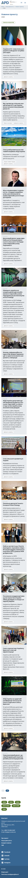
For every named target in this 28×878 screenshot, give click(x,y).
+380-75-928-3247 (9, 830)
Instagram (7, 862)
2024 (17, 802)
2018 (4, 809)
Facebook (7, 852)
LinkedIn (6, 855)
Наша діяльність (6, 840)
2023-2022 (6, 805)
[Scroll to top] (25, 875)
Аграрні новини (6, 843)
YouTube (6, 859)
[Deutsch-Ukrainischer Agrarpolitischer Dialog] (5, 2)
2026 (4, 802)
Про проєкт (4, 838)
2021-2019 (16, 805)
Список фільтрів (8, 22)
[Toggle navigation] (25, 3)
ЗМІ (2, 845)
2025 (11, 802)
